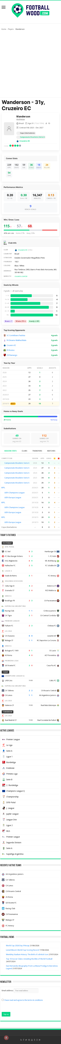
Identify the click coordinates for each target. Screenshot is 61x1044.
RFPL (3, 488)
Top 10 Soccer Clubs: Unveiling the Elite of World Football (29, 959)
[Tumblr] (34, 1040)
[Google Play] (40, 1040)
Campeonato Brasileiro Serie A (16, 463)
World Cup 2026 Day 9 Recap (17, 945)
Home (3, 29)
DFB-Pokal (10, 802)
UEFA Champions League (14, 493)
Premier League (13, 739)
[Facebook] (23, 1040)
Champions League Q (15, 791)
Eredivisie (10, 768)
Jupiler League (12, 814)
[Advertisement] (30, 65)
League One (11, 819)
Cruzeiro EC (24, 141)
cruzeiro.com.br (21, 276)
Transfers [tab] (37, 451)
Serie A (9, 751)
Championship (12, 797)
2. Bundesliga (12, 785)
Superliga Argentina (14, 854)
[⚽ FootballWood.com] (30, 9)
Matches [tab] (51, 451)
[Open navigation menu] (3, 7)
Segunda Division (13, 842)
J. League (10, 808)
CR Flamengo (12, 355)
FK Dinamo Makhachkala (16, 340)
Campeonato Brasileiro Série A (32, 137)
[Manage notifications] (6, 1037)
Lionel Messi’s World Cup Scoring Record (22, 950)
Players (11, 29)
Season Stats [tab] (10, 451)
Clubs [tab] (24, 451)
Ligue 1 (9, 756)
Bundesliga (11, 762)
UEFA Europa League (12, 497)
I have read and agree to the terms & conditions (23, 1000)
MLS (8, 831)
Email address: (8, 990)
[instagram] (37, 1040)
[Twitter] (26, 1040)
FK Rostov (10, 350)
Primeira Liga (11, 774)
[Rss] (21, 1040)
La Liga (9, 745)
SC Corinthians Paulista (16, 335)
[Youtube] (32, 1040)
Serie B (9, 779)
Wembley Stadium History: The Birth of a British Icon (27, 954)
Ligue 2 (9, 825)
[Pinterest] (29, 1040)
